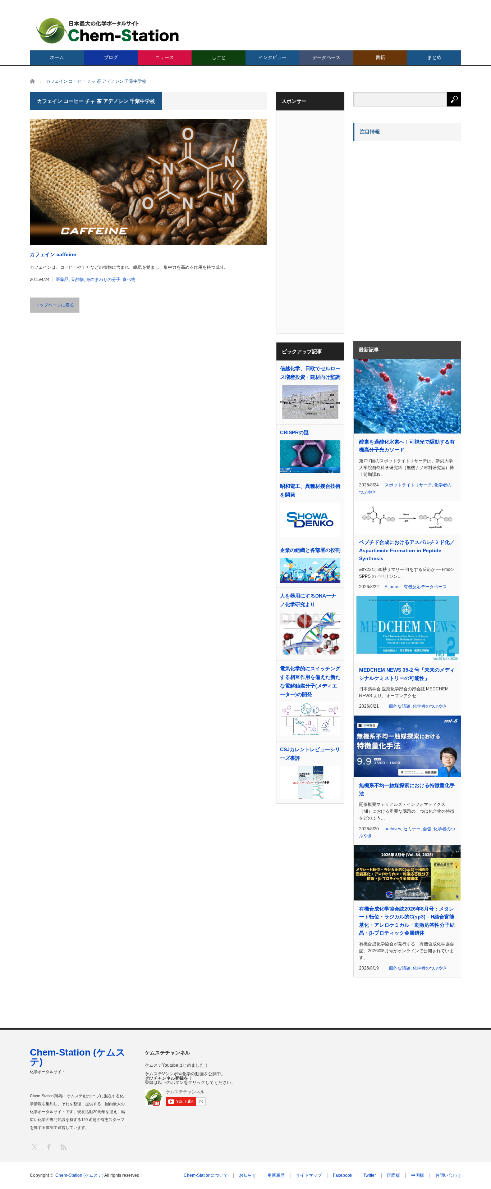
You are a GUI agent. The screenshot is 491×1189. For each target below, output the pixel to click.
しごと (219, 57)
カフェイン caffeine (53, 254)
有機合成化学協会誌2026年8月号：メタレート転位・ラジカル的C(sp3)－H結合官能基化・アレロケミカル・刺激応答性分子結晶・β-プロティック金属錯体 (407, 921)
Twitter (369, 1175)
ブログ (111, 57)
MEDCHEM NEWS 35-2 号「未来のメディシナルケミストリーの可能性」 (407, 674)
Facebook (342, 1175)
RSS (63, 1146)
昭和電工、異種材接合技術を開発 (310, 490)
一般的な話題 (397, 706)
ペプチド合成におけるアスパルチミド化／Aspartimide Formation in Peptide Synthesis (407, 550)
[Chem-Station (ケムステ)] (108, 30)
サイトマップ (309, 1175)
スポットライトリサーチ (408, 484)
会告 (427, 828)
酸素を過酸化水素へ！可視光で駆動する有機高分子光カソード (407, 446)
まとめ (434, 57)
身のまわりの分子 (103, 279)
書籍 (380, 57)
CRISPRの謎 (294, 432)
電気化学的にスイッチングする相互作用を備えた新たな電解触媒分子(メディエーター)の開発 (310, 681)
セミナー (412, 828)
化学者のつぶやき (430, 706)
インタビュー (272, 57)
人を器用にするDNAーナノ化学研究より (308, 600)
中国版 (417, 1175)
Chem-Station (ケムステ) (77, 1057)
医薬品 (62, 279)
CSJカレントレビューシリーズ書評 (310, 753)
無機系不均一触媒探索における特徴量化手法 (407, 789)
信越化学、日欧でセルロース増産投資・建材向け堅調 (310, 373)
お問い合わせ (448, 1175)
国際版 (393, 1175)
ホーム (57, 57)
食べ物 (129, 279)
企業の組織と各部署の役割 (310, 550)
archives (393, 828)
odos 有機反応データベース (418, 586)
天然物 (77, 279)
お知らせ (247, 1175)
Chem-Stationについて (206, 1175)
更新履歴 (276, 1175)
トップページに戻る (54, 305)
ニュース (164, 57)
